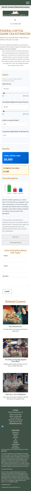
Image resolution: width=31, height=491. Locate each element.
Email (5, 266)
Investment (15, 434)
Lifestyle (15, 442)
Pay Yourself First (15, 326)
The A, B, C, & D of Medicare (15, 394)
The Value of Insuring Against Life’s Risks (15, 360)
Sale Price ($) (6, 84)
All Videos (15, 446)
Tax (16, 439)
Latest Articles (15, 444)
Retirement (15, 432)
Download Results (15, 242)
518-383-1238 (16, 24)
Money (15, 441)
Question (6, 276)
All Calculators (15, 448)
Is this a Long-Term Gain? (10, 120)
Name (6, 256)
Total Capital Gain (12, 156)
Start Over (15, 237)
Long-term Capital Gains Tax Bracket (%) (15, 131)
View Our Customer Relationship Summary (15, 7)
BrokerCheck (4, 451)
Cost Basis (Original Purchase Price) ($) (15, 102)
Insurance (15, 437)
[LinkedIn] (15, 20)
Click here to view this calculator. (15, 48)
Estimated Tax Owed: (11, 168)
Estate (15, 436)
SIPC (22, 474)
